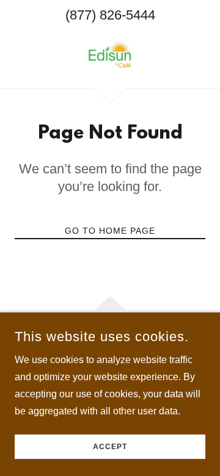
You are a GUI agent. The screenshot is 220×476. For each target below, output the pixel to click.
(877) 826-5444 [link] (110, 15)
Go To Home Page (110, 231)
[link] (110, 54)
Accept (110, 446)
